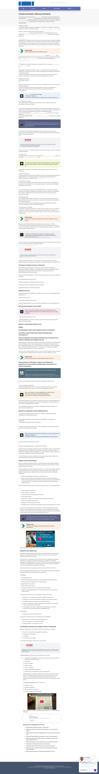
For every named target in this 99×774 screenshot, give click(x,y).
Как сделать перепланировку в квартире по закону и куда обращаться (41, 736)
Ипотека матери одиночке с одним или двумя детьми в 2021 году (39, 358)
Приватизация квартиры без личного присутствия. (37, 727)
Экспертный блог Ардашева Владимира (26, 4)
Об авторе (31, 720)
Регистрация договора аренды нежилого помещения (38, 743)
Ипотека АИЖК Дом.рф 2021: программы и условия (36, 51)
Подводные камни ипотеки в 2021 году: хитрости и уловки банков (40, 745)
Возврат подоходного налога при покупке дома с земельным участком (42, 741)
